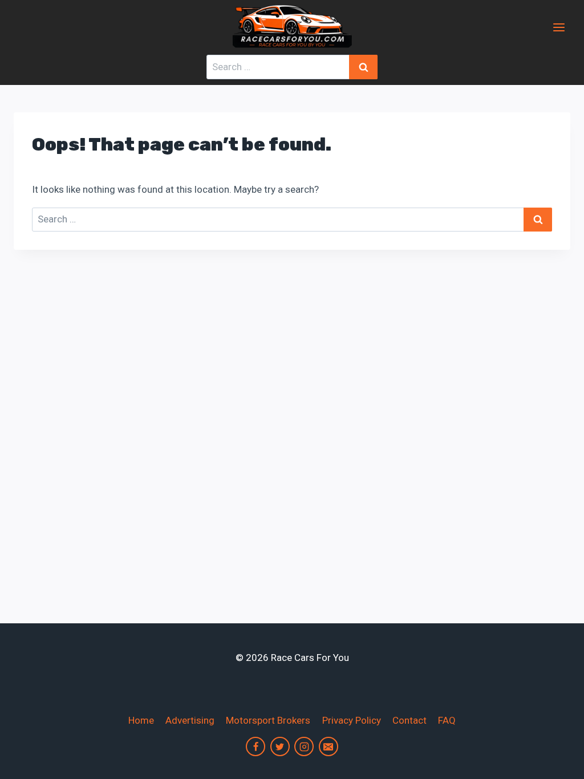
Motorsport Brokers (268, 720)
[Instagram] (304, 746)
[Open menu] (558, 27)
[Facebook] (255, 746)
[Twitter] (280, 746)
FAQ (447, 720)
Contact (409, 720)
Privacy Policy (351, 720)
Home (141, 720)
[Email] (328, 746)
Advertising (189, 720)
